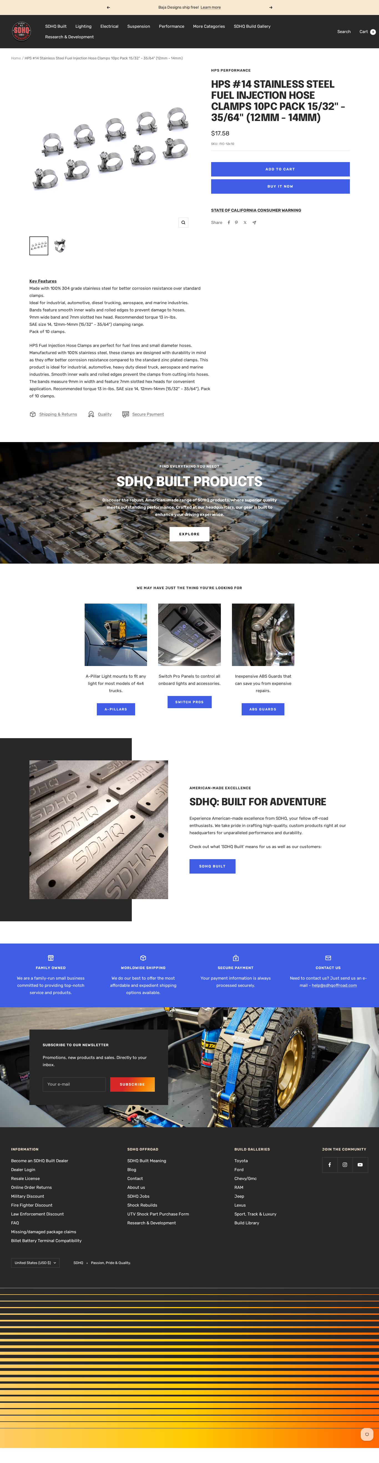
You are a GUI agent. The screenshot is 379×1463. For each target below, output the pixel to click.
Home (16, 58)
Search (344, 31)
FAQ (15, 1222)
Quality (105, 414)
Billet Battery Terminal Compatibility (46, 1240)
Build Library (246, 1222)
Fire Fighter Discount (31, 1205)
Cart (367, 31)
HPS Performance (231, 70)
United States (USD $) (33, 1263)
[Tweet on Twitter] (245, 223)
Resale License (25, 1178)
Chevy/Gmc (245, 1178)
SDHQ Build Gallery (252, 26)
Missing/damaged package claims (43, 1231)
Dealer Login (23, 1169)
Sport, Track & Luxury (255, 1214)
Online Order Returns (31, 1187)
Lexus (240, 1205)
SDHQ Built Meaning (146, 1160)
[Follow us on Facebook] (329, 1164)
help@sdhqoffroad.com (334, 985)
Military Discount (27, 1196)
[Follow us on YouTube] (360, 1164)
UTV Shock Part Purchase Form (158, 1214)
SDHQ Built (56, 26)
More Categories (209, 26)
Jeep (239, 1196)
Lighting (83, 26)
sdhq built (212, 866)
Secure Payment (148, 414)
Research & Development (69, 36)
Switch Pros (189, 702)
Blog (131, 1169)
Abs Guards (263, 709)
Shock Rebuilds (142, 1205)
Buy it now (280, 186)
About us (136, 1187)
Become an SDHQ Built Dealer (39, 1160)
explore (189, 534)
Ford (239, 1169)
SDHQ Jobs (138, 1196)
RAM (238, 1187)
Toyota (241, 1160)
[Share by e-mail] (254, 223)
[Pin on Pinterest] (236, 223)
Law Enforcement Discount (37, 1214)
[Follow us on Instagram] (345, 1164)
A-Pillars (116, 709)
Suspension (138, 26)
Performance (171, 26)
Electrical (109, 26)
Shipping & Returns (58, 414)
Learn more (211, 7)
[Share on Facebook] (229, 223)
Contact (135, 1178)
